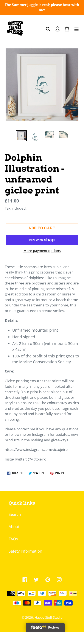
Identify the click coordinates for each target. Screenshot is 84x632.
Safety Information (25, 551)
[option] (21, 135)
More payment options (42, 250)
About (14, 526)
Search (15, 514)
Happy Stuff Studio (48, 617)
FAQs (13, 538)
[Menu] (76, 29)
